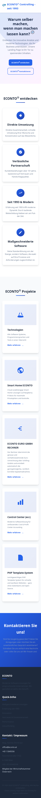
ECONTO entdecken (20, 62)
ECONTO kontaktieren (20, 71)
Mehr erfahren (15, 345)
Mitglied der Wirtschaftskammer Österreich (16, 770)
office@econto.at (9, 747)
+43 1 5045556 (8, 751)
